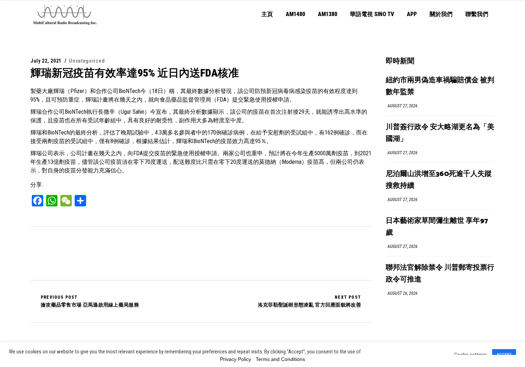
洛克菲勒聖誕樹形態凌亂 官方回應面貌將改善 (309, 301)
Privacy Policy (235, 359)
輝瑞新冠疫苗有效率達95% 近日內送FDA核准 (134, 73)
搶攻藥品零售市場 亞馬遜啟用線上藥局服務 (90, 301)
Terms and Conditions (280, 359)
